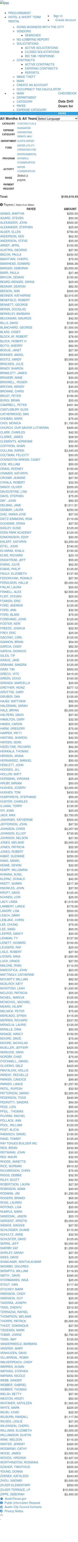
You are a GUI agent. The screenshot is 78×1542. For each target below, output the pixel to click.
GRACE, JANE (9, 660)
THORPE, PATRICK (13, 1321)
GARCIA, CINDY (11, 646)
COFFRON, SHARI (12, 446)
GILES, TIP (7, 655)
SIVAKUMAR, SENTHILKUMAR (20, 1262)
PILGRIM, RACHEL (12, 1116)
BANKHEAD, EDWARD (15, 263)
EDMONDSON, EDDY (14, 537)
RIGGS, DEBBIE (11, 1175)
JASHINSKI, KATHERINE (16, 820)
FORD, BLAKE (9, 614)
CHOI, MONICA (10, 423)
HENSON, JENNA (12, 756)
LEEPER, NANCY (11, 933)
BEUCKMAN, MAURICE (15, 318)
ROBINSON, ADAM (12, 1189)
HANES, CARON (11, 724)
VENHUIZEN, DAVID (13, 1353)
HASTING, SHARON (13, 737)
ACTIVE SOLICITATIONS (41, 48)
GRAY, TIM (7, 669)
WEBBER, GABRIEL (13, 1385)
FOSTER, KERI (10, 624)
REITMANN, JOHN (12, 1152)
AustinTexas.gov (14, 1498)
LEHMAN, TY (9, 938)
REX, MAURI (8, 1157)
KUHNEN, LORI (10, 897)
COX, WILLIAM (10, 464)
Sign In (58, 16)
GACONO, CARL (11, 637)
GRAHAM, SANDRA (13, 665)
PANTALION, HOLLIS (14, 1070)
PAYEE (21, 106)
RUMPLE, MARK (11, 1211)
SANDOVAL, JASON (13, 1216)
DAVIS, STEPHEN (12, 496)
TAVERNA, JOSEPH (13, 1303)
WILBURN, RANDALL (14, 1417)
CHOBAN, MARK (11, 418)
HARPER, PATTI (11, 733)
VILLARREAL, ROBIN (14, 1357)
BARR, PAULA (9, 273)
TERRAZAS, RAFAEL (14, 1312)
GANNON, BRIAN (11, 642)
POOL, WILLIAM (11, 1125)
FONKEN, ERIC (10, 601)
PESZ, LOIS (8, 1107)
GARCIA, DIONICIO (13, 651)
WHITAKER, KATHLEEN (16, 1403)
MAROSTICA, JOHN (13, 970)
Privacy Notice (13, 1511)
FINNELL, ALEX (10, 592)
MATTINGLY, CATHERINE (17, 974)
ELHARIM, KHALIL (12, 551)
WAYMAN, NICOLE (12, 1376)
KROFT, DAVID (10, 892)
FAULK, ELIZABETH (13, 573)
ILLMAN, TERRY (11, 806)
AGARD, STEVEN (12, 218)
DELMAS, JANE (10, 505)
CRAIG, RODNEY (11, 469)
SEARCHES (33, 35)
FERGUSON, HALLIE (14, 583)
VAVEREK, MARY (11, 1348)
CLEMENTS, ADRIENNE (16, 441)
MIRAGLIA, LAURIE (13, 1025)
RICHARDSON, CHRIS (15, 1170)
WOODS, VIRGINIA (13, 1458)
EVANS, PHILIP (10, 569)
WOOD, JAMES (10, 1453)
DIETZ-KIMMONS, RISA (16, 519)
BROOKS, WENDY (12, 387)
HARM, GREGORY (12, 728)
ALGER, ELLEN (10, 232)
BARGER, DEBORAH (14, 268)
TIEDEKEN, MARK (12, 1330)
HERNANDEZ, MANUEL (16, 760)
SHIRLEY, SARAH (12, 1253)
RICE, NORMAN (11, 1166)
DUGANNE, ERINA (12, 523)
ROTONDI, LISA (10, 1207)
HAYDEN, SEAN (10, 742)
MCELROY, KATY (11, 984)
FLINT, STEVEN (10, 596)
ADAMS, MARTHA (12, 213)
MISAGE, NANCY (11, 1034)
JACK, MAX (7, 815)
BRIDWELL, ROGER (13, 382)
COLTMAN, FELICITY (14, 455)
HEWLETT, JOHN (12, 765)
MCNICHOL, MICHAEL (15, 1002)
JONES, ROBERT (12, 851)
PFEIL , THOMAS (11, 1111)
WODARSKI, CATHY (13, 1448)
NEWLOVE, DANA (12, 1052)
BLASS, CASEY (10, 332)
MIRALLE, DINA (10, 1029)
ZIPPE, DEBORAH (12, 1494)
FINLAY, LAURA (10, 587)
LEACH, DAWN (10, 915)
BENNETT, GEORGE (14, 304)
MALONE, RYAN (10, 965)
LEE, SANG (7, 929)
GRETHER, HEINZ (12, 687)
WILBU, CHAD (9, 1412)
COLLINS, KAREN (12, 450)
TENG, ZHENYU (11, 1307)
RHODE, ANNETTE (13, 1161)
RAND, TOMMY (10, 1139)
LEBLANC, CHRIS (12, 920)
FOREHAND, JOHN (13, 619)
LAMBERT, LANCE (12, 906)
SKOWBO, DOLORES (14, 1266)
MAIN (20, 81)
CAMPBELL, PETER (13, 405)
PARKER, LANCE (11, 1084)
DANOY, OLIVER (11, 487)
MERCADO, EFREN (13, 1015)
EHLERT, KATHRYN (13, 541)
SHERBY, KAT (9, 1248)
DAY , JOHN (8, 500)
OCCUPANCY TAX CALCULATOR (39, 89)
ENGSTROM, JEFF (13, 560)
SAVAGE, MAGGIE (12, 1225)
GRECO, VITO (9, 674)
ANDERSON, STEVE (13, 241)
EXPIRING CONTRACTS (41, 68)
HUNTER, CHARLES (13, 801)
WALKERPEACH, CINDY (16, 1362)
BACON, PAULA (10, 254)
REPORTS (32, 72)
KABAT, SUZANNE (12, 856)
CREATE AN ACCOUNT (32, 85)
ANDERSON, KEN (12, 236)
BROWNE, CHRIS (12, 391)
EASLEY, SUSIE (10, 528)
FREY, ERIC (8, 633)
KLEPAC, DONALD (12, 879)
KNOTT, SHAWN (11, 883)
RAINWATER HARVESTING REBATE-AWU (24, 132)
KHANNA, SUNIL (11, 874)
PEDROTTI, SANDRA (14, 1102)
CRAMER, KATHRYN (14, 473)
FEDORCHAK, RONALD (16, 578)
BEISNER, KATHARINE (15, 295)
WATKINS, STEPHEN (14, 1371)
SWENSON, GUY (11, 1298)
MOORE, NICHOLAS (14, 1043)
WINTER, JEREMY (12, 1444)
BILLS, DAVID (9, 323)
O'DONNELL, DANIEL (14, 1061)
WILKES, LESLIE (11, 1421)
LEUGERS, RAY (10, 947)
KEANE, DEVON (10, 865)
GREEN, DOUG (10, 678)
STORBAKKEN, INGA (14, 1280)
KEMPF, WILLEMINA (13, 870)
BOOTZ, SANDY (10, 359)
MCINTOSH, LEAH (12, 988)
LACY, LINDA (8, 902)
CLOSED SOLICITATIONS (42, 52)
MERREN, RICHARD (13, 1020)
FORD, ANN (8, 610)
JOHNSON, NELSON (14, 838)
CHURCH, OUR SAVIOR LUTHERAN (24, 428)
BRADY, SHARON (11, 368)
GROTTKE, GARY (12, 692)
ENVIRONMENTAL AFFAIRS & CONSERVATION (27, 158)
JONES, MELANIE (12, 842)
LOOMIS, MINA (10, 956)
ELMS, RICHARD (11, 555)
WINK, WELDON (11, 1439)
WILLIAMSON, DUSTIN (15, 1435)
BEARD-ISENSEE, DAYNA (17, 282)
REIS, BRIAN (8, 1148)
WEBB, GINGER (11, 1380)
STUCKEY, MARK (11, 1289)
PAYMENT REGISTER (31, 114)
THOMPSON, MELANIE (15, 1316)
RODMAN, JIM (10, 1193)
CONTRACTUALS (26, 123)
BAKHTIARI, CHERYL (14, 259)
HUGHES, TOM (10, 792)
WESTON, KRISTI (12, 1398)
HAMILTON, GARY (12, 719)
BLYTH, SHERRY (11, 345)
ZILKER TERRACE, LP (15, 1490)
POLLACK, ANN (10, 1120)
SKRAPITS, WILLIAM (14, 1271)
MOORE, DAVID (10, 1038)
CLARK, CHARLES (12, 432)
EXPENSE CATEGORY (32, 110)
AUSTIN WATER (25, 141)
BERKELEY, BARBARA (15, 314)
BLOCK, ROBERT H (13, 341)
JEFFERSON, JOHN (13, 824)
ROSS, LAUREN (11, 1202)
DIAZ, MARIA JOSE (13, 514)
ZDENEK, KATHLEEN (14, 1476)
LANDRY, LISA (9, 911)
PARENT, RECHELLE (14, 1075)
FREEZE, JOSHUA (12, 628)
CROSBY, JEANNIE (12, 478)
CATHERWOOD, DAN (14, 414)
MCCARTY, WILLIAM (14, 979)
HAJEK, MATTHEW (13, 701)
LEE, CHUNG (9, 924)
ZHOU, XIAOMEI (11, 1480)
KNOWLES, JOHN (12, 888)
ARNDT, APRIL (10, 245)
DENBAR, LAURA (11, 510)
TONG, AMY (8, 1339)
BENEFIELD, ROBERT (15, 300)
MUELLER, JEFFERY (14, 1047)
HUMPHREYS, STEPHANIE (18, 797)
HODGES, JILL (10, 769)
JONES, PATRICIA (12, 847)
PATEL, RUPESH (11, 1088)
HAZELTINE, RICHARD (15, 747)
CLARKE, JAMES (11, 437)
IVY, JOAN (7, 810)
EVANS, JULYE (10, 564)
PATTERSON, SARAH (14, 1093)
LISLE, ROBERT (11, 952)
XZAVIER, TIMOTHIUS (15, 1467)
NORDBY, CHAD (11, 1057)
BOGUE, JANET (10, 350)
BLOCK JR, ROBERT (14, 336)
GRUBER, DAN (10, 696)
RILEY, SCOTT (10, 1180)
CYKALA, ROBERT (12, 482)
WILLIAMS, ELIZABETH (16, 1430)
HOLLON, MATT (11, 774)
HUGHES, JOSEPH (13, 788)
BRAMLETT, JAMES (13, 373)
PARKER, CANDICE (13, 1079)
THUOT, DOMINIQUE (14, 1325)
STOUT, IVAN (9, 1284)
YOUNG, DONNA (11, 1471)
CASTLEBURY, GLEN (14, 409)
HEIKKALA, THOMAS (14, 751)
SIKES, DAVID (9, 1257)
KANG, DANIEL (10, 861)
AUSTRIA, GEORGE (13, 250)
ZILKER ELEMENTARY (15, 1485)
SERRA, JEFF (9, 1243)
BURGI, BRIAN (10, 400)
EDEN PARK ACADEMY (15, 532)
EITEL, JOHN (9, 546)
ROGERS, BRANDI (12, 1198)
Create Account (66, 20)
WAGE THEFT (26, 77)
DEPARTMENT (26, 97)
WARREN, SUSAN (12, 1366)
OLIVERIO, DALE (11, 1066)
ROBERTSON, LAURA (15, 1184)
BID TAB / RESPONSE (39, 56)
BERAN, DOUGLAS (13, 309)
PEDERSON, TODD (13, 1098)
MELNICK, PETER (12, 1011)
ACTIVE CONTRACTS (39, 64)
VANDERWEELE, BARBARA (18, 1344)
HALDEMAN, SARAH (14, 706)
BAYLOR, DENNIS (12, 277)
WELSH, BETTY (10, 1394)
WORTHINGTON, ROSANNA (19, 1462)
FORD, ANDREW (11, 605)
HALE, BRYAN (9, 710)
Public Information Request (21, 1503)
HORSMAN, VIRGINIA (14, 778)
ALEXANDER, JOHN (13, 222)
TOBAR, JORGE (11, 1335)
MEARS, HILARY (11, 1006)
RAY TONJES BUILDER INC (18, 1143)
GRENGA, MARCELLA (15, 683)
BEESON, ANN (10, 291)
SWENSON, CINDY (12, 1294)
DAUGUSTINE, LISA (13, 491)
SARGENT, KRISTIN (13, 1221)
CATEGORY (24, 101)
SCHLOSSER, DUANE (14, 1230)
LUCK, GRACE (10, 961)
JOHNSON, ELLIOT (13, 833)
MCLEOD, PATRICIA (13, 993)
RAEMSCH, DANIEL (13, 1134)
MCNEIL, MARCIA (12, 997)
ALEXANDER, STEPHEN (16, 227)
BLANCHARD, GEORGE (16, 327)
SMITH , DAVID (10, 1275)
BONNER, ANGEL (12, 355)
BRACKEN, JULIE (12, 364)
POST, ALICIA (9, 1129)
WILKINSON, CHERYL (15, 1426)
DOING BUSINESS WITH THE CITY (40, 27)
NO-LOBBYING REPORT (33, 39)
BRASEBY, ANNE (11, 377)
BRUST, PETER (10, 396)
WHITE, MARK (10, 1407)
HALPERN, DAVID (12, 715)
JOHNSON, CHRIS (12, 829)
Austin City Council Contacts (22, 1507)
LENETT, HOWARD (13, 943)
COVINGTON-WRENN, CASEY (20, 459)
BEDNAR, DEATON (12, 286)
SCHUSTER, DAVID (13, 1239)
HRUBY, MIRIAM (11, 783)
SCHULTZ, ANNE (11, 1234)
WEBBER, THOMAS (13, 1389)
